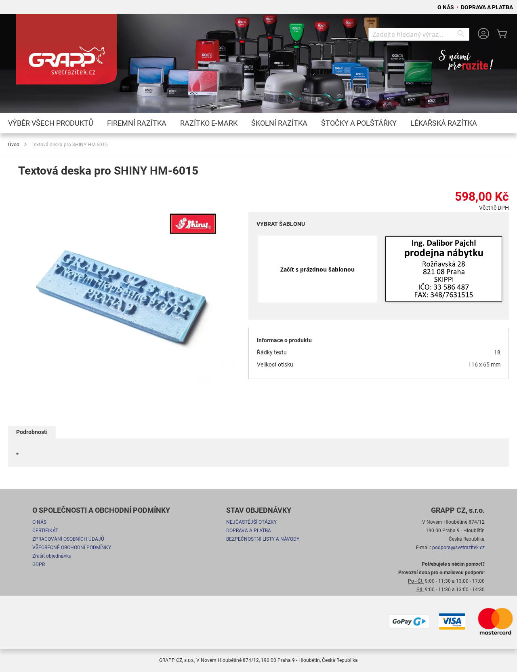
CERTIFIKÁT (45, 530)
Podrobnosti (32, 432)
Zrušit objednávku (51, 556)
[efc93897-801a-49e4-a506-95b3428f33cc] (444, 269)
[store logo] (66, 53)
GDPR (38, 564)
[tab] (32, 432)
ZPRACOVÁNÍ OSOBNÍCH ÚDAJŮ (68, 539)
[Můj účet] (483, 34)
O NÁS (446, 7)
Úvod (13, 144)
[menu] (258, 123)
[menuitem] (50, 123)
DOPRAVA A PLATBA (487, 7)
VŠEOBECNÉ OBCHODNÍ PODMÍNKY (71, 547)
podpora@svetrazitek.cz (458, 547)
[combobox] (418, 34)
